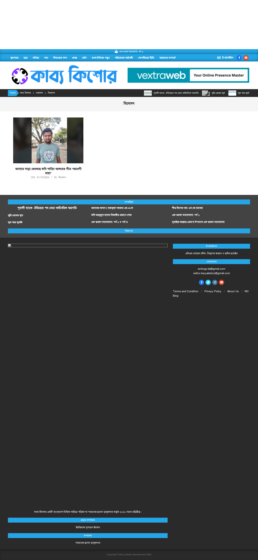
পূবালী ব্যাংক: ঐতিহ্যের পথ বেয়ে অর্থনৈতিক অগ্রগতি (176, 93)
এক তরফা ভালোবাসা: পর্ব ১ (186, 215)
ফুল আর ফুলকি (244, 93)
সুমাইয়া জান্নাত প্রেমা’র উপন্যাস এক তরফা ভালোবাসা (198, 222)
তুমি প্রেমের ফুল (218, 93)
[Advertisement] (105, 24)
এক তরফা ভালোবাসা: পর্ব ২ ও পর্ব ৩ (109, 222)
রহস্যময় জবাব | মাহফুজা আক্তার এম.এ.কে (112, 207)
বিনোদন (62, 177)
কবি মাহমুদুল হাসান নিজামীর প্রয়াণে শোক (111, 215)
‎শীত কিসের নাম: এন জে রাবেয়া (187, 207)
